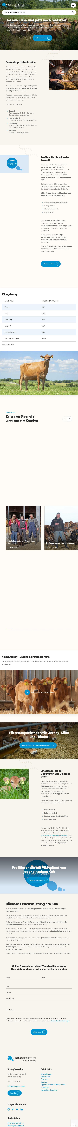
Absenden (37, 1032)
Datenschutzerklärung (16, 1123)
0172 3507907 (15, 1081)
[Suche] (73, 12)
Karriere (44, 1082)
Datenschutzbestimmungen (60, 1021)
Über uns (44, 1079)
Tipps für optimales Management (53, 1085)
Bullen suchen (40, 38)
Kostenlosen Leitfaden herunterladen (36, 745)
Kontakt (13, 1093)
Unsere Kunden (46, 1074)
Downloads (45, 1087)
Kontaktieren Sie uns (16, 38)
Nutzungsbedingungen (16, 1125)
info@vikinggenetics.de (16, 1086)
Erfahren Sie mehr (36, 880)
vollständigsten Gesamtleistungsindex (54, 835)
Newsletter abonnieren (49, 1090)
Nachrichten (45, 1077)
